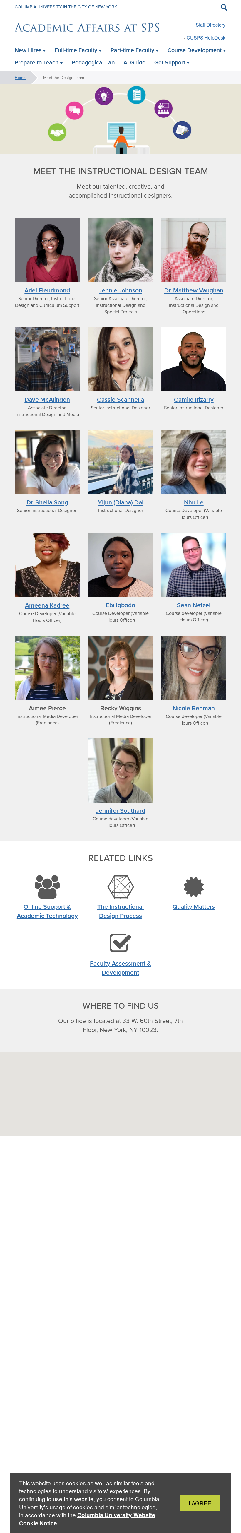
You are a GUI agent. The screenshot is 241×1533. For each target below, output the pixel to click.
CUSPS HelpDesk (206, 37)
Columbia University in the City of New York (66, 7)
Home (20, 78)
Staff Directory (210, 24)
